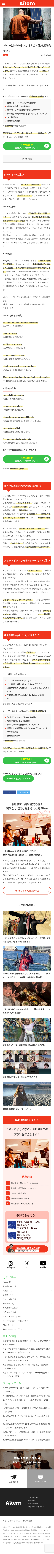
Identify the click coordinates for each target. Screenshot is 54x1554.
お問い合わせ (33, 1503)
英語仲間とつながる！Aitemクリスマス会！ (21, 1076)
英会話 (5, 1290)
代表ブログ (7, 1312)
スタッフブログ (9, 1316)
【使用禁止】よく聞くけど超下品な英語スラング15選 (27, 1395)
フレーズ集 (7, 1299)
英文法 (5, 1294)
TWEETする (24, 792)
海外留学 (6, 1303)
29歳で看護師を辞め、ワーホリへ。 (17, 1109)
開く (29, 159)
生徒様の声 (7, 1286)
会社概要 (31, 1500)
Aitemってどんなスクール (27, 890)
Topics (5, 1282)
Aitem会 (6, 1325)
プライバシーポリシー (36, 1506)
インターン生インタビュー (14, 1320)
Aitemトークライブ (10, 1329)
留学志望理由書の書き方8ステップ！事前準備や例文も (27, 1439)
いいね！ (9, 792)
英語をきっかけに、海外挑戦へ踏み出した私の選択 (24, 1044)
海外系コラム (8, 1307)
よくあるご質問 (33, 1497)
